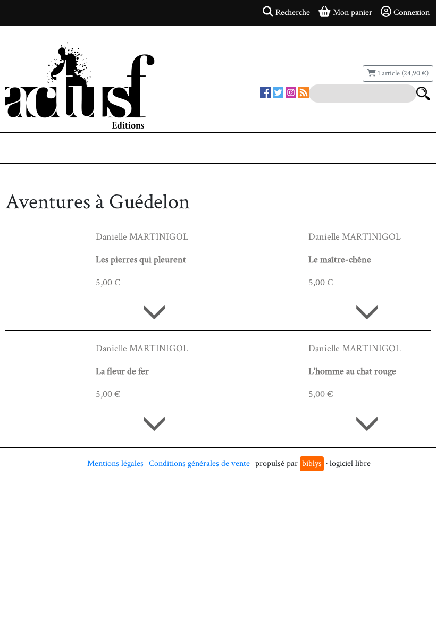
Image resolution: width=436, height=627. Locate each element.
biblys (312, 463)
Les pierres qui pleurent (141, 259)
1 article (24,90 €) (402, 73)
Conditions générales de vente (199, 463)
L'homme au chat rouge (352, 371)
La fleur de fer (122, 371)
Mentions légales (115, 463)
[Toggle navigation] (40, 147)
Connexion (411, 12)
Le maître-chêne (339, 259)
